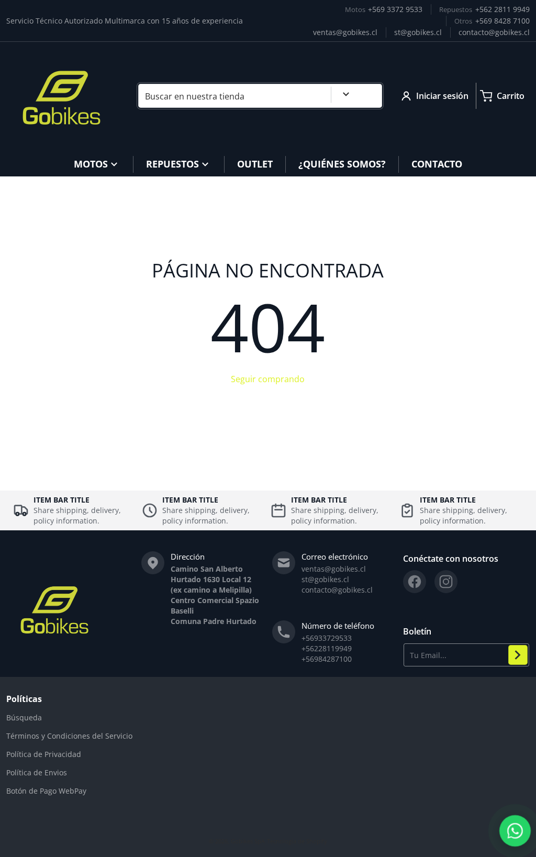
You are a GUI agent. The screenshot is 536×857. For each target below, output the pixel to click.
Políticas (24, 699)
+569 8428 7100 (502, 21)
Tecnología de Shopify (297, 841)
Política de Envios (36, 772)
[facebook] (414, 581)
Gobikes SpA (248, 841)
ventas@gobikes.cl (345, 32)
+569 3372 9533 (395, 9)
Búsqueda (24, 717)
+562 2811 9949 (502, 9)
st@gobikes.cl (418, 32)
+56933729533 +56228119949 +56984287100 (327, 648)
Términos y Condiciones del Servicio (69, 736)
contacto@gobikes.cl (494, 32)
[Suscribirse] (518, 655)
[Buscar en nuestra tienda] (370, 96)
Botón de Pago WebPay (46, 791)
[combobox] (260, 96)
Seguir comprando (268, 379)
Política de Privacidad (43, 754)
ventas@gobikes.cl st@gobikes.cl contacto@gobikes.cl (337, 579)
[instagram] (445, 581)
